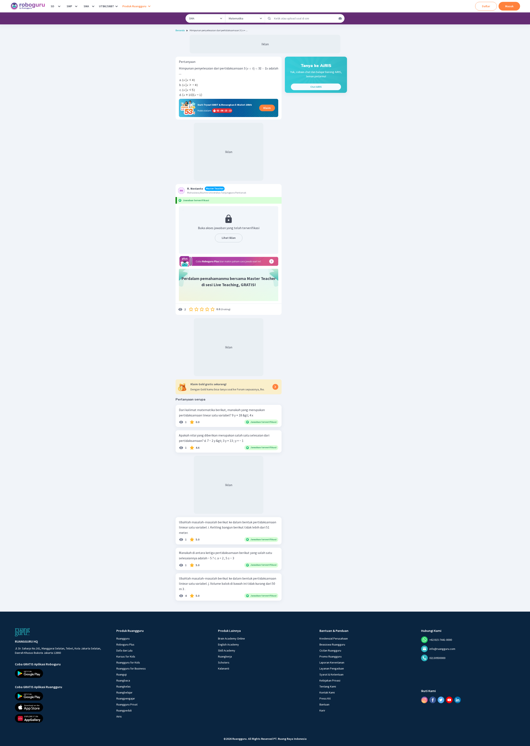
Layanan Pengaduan (331, 668)
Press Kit (325, 698)
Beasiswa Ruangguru (332, 644)
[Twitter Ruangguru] (441, 699)
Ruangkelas (123, 686)
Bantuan (324, 704)
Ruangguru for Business (131, 668)
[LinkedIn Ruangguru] (457, 699)
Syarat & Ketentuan (331, 674)
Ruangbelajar (124, 692)
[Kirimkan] (269, 18)
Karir (322, 710)
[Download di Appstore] (62, 707)
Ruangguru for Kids (128, 662)
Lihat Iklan (229, 238)
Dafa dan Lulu (124, 650)
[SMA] (93, 6)
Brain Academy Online (231, 638)
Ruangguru (123, 638)
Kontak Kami (327, 692)
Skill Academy (226, 650)
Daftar (486, 6)
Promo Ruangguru (330, 656)
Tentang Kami (327, 686)
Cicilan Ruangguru (330, 650)
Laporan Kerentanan (331, 662)
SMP (69, 6)
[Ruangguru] (22, 632)
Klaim (267, 108)
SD (52, 6)
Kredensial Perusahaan (333, 638)
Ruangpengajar (125, 698)
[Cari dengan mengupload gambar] (340, 18)
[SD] (59, 6)
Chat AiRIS (316, 86)
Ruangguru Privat (126, 704)
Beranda (180, 30)
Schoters (223, 662)
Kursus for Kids (125, 656)
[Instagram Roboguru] (424, 699)
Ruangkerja (225, 656)
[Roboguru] (29, 6)
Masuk (509, 6)
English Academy (228, 644)
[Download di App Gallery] (62, 718)
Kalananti (223, 668)
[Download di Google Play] (62, 673)
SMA (86, 6)
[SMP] (76, 6)
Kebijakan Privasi (329, 680)
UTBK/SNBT (106, 6)
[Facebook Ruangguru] (432, 699)
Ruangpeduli (124, 710)
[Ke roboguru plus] (228, 261)
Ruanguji (121, 674)
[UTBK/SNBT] (116, 6)
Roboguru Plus (125, 644)
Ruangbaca (123, 680)
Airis (119, 716)
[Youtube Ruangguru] (449, 699)
